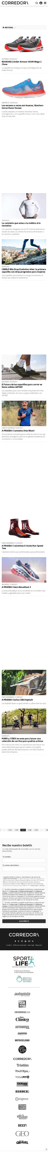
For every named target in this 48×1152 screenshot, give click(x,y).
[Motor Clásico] (22, 1019)
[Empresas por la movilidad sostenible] (24, 979)
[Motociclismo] (22, 1040)
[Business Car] (22, 1012)
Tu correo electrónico (10, 865)
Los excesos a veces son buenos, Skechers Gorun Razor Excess (22, 107)
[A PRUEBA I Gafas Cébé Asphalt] (24, 682)
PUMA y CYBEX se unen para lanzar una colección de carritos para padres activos (22, 740)
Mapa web (38, 945)
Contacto (9, 945)
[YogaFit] (22, 1077)
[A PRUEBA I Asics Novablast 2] (24, 570)
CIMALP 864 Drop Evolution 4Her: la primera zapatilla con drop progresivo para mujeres (24, 270)
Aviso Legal (34, 885)
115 (10, 830)
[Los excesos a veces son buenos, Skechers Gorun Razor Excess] (24, 88)
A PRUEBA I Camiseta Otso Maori (18, 430)
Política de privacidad (19, 945)
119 (36, 830)
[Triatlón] (22, 1065)
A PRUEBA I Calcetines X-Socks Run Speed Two (22, 547)
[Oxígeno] (22, 1099)
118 (29, 830)
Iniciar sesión (40, 3)
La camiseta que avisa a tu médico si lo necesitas (21, 224)
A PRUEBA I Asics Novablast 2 (16, 587)
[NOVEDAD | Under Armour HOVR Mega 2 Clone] (24, 44)
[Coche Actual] (22, 1004)
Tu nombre (6, 857)
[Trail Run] (22, 1071)
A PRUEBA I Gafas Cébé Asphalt (17, 699)
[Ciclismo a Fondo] (22, 1084)
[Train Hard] (22, 1107)
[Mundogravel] (22, 1142)
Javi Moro (5, 59)
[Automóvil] (22, 1027)
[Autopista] (22, 994)
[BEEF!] (22, 1125)
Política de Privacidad (26, 891)
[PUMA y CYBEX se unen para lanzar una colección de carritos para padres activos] (24, 721)
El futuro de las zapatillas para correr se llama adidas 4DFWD (22, 386)
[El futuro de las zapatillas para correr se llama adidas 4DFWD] (24, 367)
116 (16, 830)
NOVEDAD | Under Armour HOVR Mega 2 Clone (22, 63)
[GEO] (22, 1133)
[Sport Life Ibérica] (24, 962)
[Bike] (22, 1092)
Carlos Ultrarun (8, 428)
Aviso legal (31, 945)
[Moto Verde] (22, 1034)
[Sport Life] (22, 1049)
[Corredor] (15, 3)
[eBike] (22, 1117)
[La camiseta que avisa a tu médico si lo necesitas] (24, 206)
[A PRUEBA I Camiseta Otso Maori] (24, 413)
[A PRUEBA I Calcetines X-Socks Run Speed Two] (24, 528)
